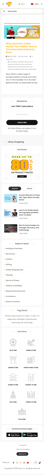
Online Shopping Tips (14, 270)
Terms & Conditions (23, 449)
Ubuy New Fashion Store (25, 62)
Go (4, 11)
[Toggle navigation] (3, 4)
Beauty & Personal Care (15, 291)
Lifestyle (9, 275)
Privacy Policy (22, 131)
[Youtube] (28, 462)
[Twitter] (17, 462)
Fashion (9, 259)
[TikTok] (40, 462)
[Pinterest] (21, 462)
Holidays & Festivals (14, 248)
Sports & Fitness (12, 280)
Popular (15, 188)
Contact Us (23, 445)
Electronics (10, 254)
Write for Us (22, 454)
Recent (29, 188)
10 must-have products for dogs (17, 316)
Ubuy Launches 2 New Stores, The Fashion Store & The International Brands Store (21, 48)
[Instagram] (24, 462)
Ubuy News (13, 62)
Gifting (9, 264)
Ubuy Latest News (30, 69)
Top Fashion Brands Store (22, 67)
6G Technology (26, 322)
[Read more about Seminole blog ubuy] (9, 4)
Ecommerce (11, 296)
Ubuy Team (24, 56)
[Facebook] (13, 462)
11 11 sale (33, 316)
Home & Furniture (13, 301)
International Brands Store (16, 64)
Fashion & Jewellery (14, 286)
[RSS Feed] (35, 462)
